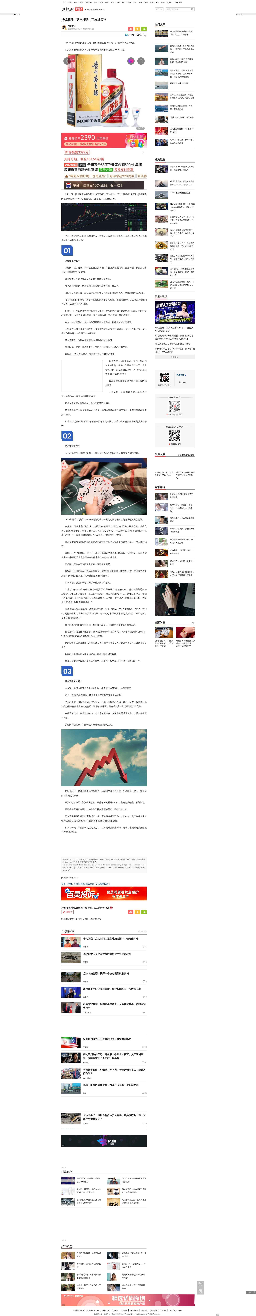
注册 (176, 2)
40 (146, 1093)
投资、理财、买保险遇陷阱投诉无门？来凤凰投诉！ (85, 883)
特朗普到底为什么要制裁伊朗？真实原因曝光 (107, 1039)
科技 (129, 2)
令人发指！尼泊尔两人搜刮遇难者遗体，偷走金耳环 (110, 938)
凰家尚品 (160, 622)
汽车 (118, 2)
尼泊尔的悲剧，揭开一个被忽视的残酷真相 (106, 973)
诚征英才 (124, 1310)
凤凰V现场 (161, 296)
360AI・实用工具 (136, 35)
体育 (107, 2)
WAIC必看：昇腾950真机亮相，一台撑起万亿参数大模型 (174, 329)
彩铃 (188, 455)
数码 (163, 2)
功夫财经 (71, 26)
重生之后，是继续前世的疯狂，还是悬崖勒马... (185, 475)
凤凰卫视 (88, 2)
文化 (140, 2)
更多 (168, 3)
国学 (157, 2)
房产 (123, 2)
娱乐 (101, 2)
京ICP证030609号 (175, 1310)
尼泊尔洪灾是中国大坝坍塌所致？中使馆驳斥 (107, 953)
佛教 (151, 2)
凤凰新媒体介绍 (78, 1310)
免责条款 (144, 1310)
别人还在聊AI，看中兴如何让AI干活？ (173, 343)
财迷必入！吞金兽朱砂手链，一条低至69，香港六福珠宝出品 (185, 643)
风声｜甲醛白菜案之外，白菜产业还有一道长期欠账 (110, 1085)
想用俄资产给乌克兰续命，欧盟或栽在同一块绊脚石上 (112, 988)
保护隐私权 (134, 1310)
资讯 (70, 2)
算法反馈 (143, 931)
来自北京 (81, 29)
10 (146, 1047)
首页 (64, 2)
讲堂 (180, 455)
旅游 (146, 2)
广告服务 (115, 1310)
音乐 (184, 455)
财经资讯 (94, 10)
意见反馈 (154, 1310)
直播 (81, 2)
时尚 (112, 2)
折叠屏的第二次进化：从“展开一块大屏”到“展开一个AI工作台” (175, 350)
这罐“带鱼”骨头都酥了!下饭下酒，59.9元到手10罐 (85, 907)
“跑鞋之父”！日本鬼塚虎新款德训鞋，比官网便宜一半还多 (164, 643)
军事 (135, 2)
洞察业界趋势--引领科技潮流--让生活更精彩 (81, 918)
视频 (75, 2)
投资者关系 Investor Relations (98, 1310)
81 (146, 1062)
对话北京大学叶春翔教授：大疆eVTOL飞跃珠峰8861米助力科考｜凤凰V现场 (174, 337)
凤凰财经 (180, 375)
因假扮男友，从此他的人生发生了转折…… (164, 473)
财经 (95, 2)
